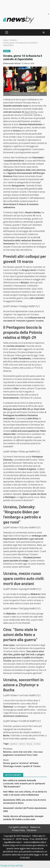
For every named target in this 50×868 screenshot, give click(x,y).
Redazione (35, 827)
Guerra (22, 744)
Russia (29, 744)
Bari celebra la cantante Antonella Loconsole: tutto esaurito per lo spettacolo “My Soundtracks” (24, 783)
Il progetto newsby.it (18, 827)
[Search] (43, 32)
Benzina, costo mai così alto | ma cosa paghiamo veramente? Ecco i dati (23, 751)
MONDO (7, 51)
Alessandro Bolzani (13, 63)
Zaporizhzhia (30, 111)
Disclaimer (32, 830)
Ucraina (37, 744)
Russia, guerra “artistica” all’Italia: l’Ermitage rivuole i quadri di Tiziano (22, 763)
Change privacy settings (11, 865)
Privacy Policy (18, 830)
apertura (13, 744)
